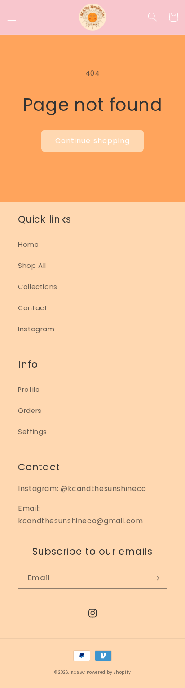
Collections (37, 286)
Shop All (32, 265)
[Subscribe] (156, 578)
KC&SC (78, 672)
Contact (32, 307)
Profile (29, 389)
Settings (32, 431)
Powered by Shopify (109, 672)
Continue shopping (92, 141)
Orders (30, 410)
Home (28, 244)
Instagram (36, 328)
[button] (11, 17)
